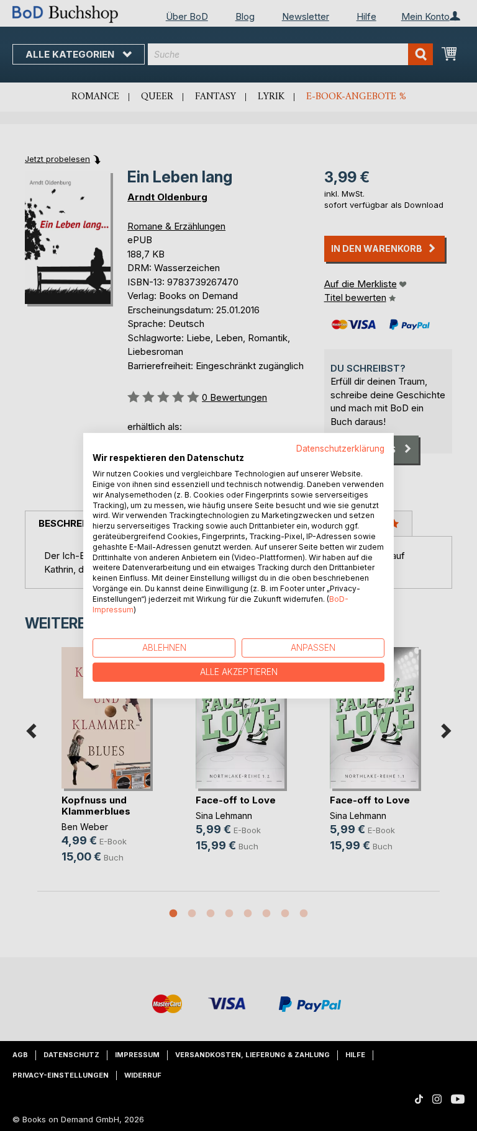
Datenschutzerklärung (340, 448)
